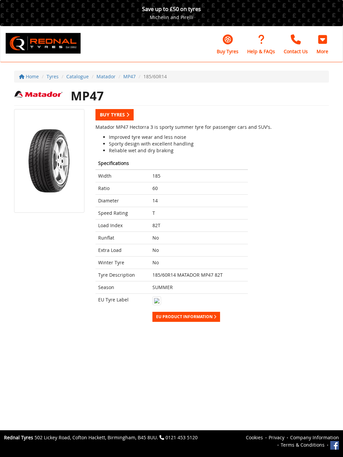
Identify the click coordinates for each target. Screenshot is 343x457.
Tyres (53, 76)
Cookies (254, 437)
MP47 (129, 76)
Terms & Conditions (303, 445)
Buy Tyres (113, 114)
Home (31, 76)
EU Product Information (185, 316)
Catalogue (77, 76)
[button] (322, 44)
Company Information (314, 437)
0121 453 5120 (181, 437)
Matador (106, 76)
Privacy (276, 437)
